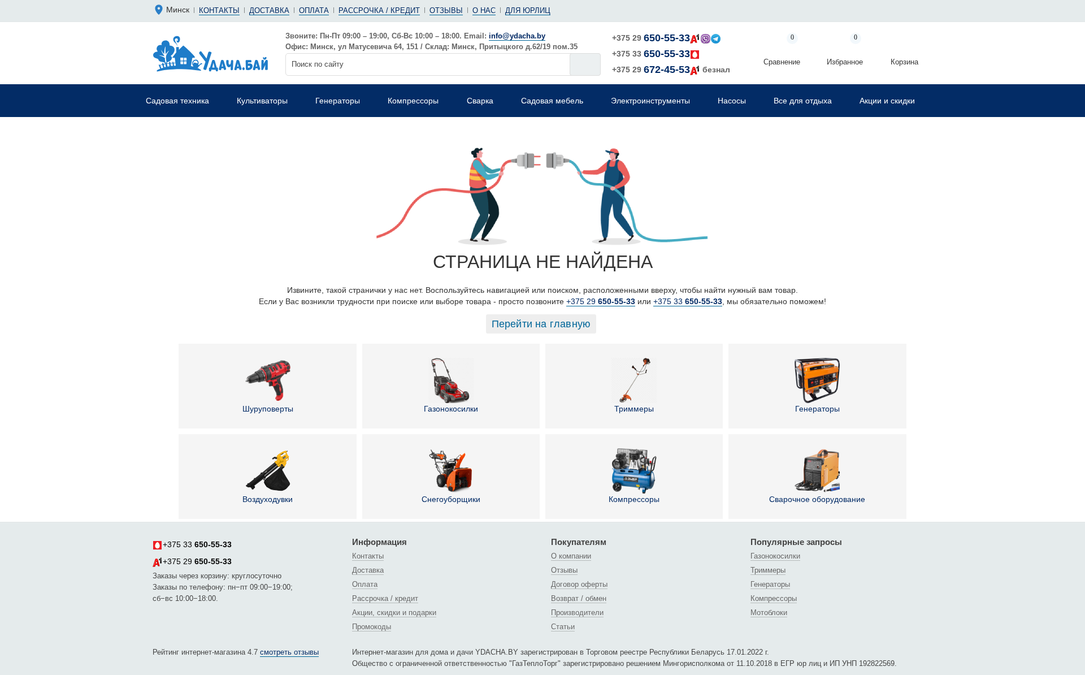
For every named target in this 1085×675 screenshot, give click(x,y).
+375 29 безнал (671, 69)
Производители (577, 612)
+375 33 (651, 53)
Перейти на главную (541, 324)
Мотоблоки (768, 612)
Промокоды (371, 626)
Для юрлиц (527, 10)
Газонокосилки (451, 408)
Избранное (845, 50)
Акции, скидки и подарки (394, 612)
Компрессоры (634, 499)
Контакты (219, 10)
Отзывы (446, 10)
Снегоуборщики (451, 499)
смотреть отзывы (289, 652)
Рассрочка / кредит (379, 10)
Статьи (563, 626)
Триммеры (634, 408)
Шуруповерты (267, 408)
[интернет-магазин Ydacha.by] (210, 53)
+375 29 (651, 38)
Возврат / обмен (578, 598)
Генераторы (817, 408)
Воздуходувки (267, 499)
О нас (484, 10)
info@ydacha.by (517, 36)
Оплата (314, 10)
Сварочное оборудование (817, 499)
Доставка (269, 10)
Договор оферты (579, 584)
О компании (571, 556)
